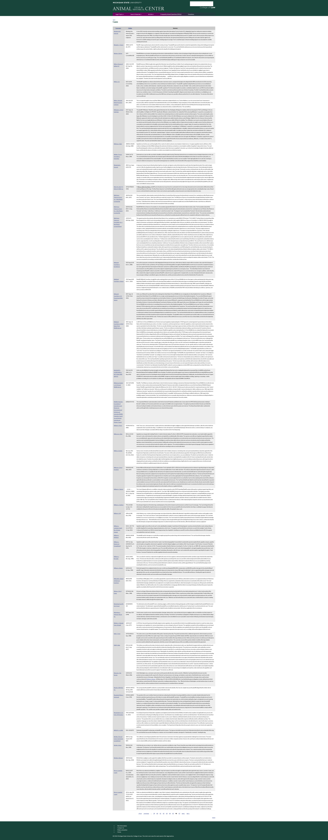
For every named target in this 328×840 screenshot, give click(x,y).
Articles (150, 14)
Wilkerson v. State (118, 434)
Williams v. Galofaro (118, 505)
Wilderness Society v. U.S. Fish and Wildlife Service (118, 385)
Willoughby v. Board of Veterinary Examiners (118, 580)
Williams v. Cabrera (118, 489)
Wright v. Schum (117, 745)
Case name (118, 28)
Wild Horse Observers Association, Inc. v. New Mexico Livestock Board (118, 222)
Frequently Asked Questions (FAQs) (170, 14)
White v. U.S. (117, 81)
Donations (191, 14)
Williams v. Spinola (118, 568)
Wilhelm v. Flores (118, 425)
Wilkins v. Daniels (118, 450)
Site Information (122, 826)
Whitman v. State (118, 144)
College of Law (137, 836)
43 (167, 813)
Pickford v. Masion (151, 679)
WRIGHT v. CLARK (118, 730)
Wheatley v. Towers (118, 45)
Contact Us (120, 828)
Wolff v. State (117, 645)
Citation (130, 28)
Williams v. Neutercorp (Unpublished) (117, 544)
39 (154, 813)
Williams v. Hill (117, 513)
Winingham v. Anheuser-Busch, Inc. (118, 614)
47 (179, 813)
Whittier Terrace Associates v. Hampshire (118, 156)
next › (183, 813)
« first (140, 813)
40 (157, 813)
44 (170, 813)
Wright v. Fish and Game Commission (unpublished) (118, 739)
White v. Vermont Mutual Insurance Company (118, 102)
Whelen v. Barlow (118, 53)
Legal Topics (119, 14)
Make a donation (122, 830)
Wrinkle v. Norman (118, 758)
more (213, 817)
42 (163, 813)
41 (160, 813)
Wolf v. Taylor (117, 633)
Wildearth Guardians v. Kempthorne (117, 264)
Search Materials (135, 14)
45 (173, 813)
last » (188, 813)
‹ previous (146, 813)
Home (114, 19)
